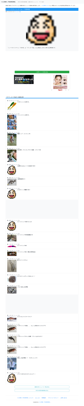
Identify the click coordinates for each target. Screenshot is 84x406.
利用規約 (44, 397)
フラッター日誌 (18, 11)
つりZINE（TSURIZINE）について (25, 397)
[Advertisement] (42, 61)
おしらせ (37, 397)
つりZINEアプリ (45, 5)
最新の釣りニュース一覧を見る (42, 387)
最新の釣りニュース (33, 1)
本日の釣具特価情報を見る (42, 390)
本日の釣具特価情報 (22, 1)
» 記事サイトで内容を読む (42, 72)
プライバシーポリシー (53, 397)
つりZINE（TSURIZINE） (45, 402)
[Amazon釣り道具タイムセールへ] (24, 79)
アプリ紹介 (41, 1)
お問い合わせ (64, 397)
